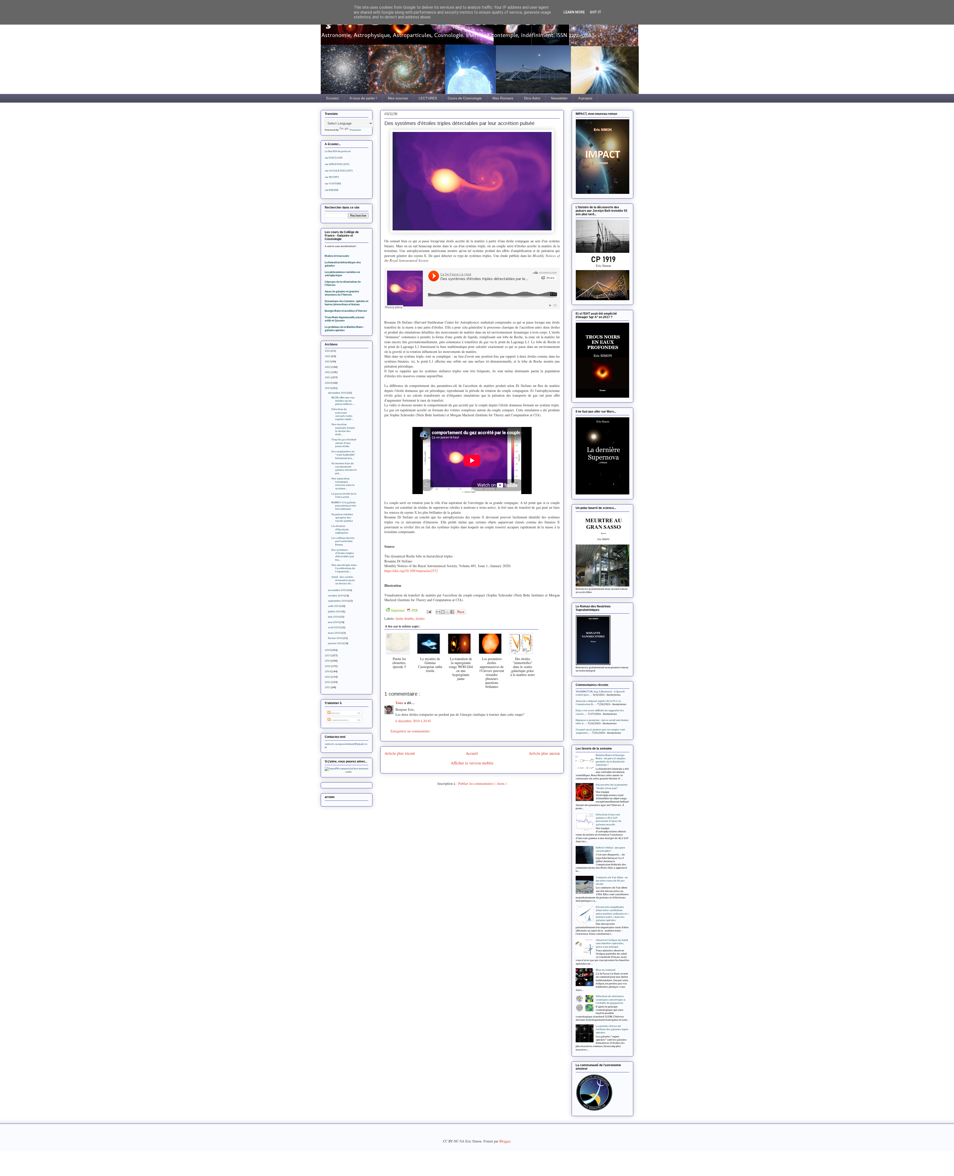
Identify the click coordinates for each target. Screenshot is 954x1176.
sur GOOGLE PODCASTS (339, 170)
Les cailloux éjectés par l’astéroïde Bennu (343, 541)
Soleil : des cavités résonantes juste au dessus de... (343, 580)
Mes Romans (502, 98)
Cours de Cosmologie (465, 98)
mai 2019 (333, 622)
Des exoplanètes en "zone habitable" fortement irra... (343, 454)
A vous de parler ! (363, 98)
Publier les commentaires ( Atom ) (482, 783)
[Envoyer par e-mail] (438, 611)
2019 (328, 388)
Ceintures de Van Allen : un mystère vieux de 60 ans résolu (612, 880)
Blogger (504, 1141)
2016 (328, 660)
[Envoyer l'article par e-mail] (428, 611)
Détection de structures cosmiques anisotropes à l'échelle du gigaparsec (610, 999)
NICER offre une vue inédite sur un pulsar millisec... (343, 400)
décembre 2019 (337, 392)
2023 (328, 367)
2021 (328, 377)
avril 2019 (334, 627)
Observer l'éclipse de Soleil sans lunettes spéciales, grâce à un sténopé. (612, 943)
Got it (595, 12)
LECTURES (428, 98)
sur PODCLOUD (334, 157)
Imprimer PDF (404, 610)
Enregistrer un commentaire (410, 731)
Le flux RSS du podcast (338, 151)
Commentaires (339, 720)
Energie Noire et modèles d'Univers (346, 310)
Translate (355, 129)
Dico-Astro (532, 98)
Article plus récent (399, 753)
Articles (335, 713)
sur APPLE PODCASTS (337, 164)
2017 (328, 655)
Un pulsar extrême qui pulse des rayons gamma (342, 517)
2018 (328, 650)
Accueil (472, 753)
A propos (585, 98)
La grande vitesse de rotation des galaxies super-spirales (612, 1029)
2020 (328, 382)
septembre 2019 (337, 600)
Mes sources (398, 98)
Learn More (574, 12)
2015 (328, 666)
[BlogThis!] (442, 611)
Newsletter (559, 98)
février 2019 (335, 638)
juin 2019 (333, 616)
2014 (328, 671)
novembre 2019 (337, 590)
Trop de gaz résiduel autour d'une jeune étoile (343, 442)
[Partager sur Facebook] (452, 611)
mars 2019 (334, 632)
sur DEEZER (331, 190)
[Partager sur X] (447, 611)
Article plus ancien (544, 753)
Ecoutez (332, 98)
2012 (328, 682)
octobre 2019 (336, 595)
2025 (328, 356)
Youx (400, 702)
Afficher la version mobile (472, 763)
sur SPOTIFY (332, 177)
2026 (328, 350)
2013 (328, 676)
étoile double (405, 618)
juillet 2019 (334, 611)
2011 (328, 687)
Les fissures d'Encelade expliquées (340, 529)
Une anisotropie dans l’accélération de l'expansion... (344, 568)
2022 (328, 372)
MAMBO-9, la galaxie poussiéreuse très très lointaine (343, 505)
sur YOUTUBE (333, 183)
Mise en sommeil (605, 969)
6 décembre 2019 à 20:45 (413, 720)
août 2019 (334, 606)
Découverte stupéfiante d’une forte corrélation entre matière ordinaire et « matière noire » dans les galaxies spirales (612, 914)
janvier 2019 (335, 643)
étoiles (420, 618)
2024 (328, 361)
